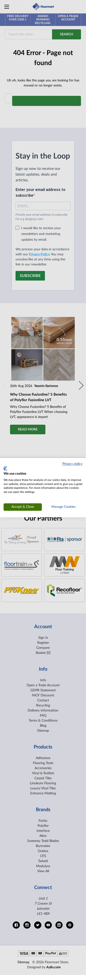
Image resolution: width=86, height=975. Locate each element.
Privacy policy (72, 464)
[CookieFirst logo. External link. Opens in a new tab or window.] (5, 468)
